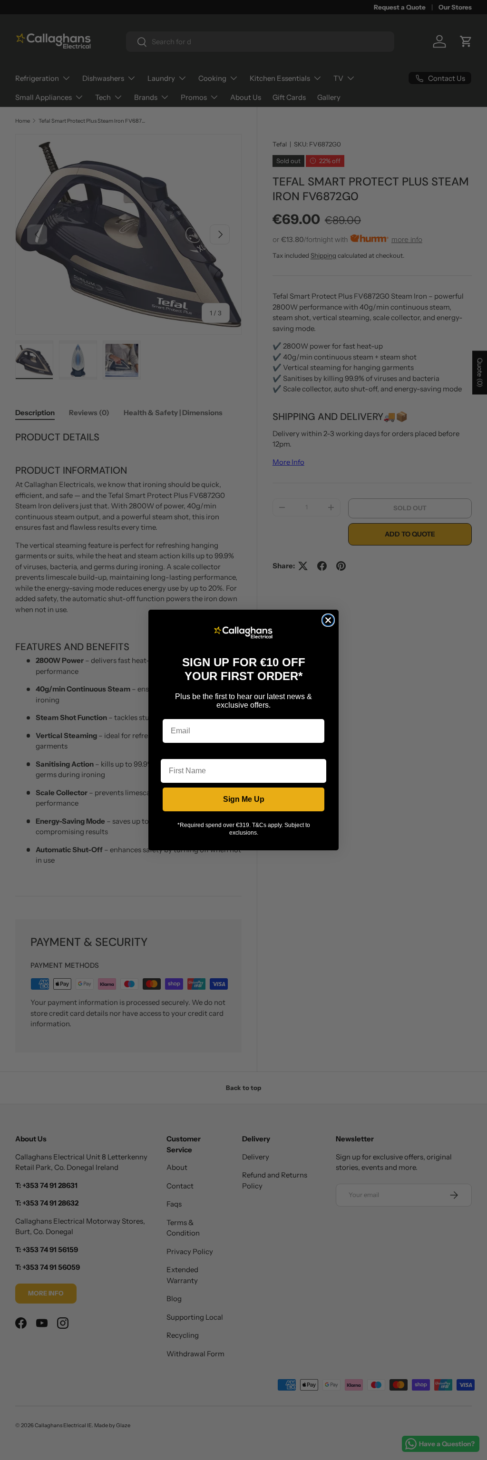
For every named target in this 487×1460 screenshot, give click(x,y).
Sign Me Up (243, 799)
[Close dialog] (328, 620)
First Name (180, 752)
